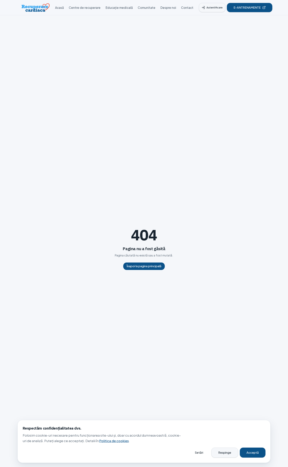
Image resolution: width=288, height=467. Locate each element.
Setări (199, 452)
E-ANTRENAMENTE (247, 7)
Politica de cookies (114, 441)
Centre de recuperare (85, 7)
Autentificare (214, 7)
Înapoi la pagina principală (144, 266)
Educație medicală (119, 7)
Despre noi (168, 7)
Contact (187, 7)
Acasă (59, 7)
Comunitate (146, 7)
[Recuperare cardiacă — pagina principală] (36, 7)
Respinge (224, 452)
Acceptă (252, 452)
